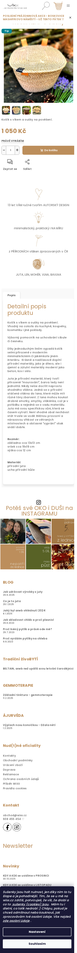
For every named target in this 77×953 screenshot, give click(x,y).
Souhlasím (37, 944)
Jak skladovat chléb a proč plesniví (28, 620)
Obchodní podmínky (18, 760)
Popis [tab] (11, 295)
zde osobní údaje (16, 921)
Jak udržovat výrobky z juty (23, 591)
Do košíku (51, 150)
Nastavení (37, 932)
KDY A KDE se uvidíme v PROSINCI (26, 875)
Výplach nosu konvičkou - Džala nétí (29, 725)
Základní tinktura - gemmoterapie (28, 695)
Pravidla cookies (15, 788)
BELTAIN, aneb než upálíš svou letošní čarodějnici (38, 668)
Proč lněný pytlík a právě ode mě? (27, 629)
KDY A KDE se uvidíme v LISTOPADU (27, 885)
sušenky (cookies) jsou (29, 904)
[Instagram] (16, 827)
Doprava (9, 770)
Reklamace (11, 774)
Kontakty (9, 756)
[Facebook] (7, 827)
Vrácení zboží (13, 765)
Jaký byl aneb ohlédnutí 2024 (24, 610)
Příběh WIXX (11, 784)
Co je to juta (12, 601)
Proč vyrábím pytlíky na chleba (25, 638)
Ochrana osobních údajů (21, 779)
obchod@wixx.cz (15, 815)
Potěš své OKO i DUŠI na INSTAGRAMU (39, 510)
